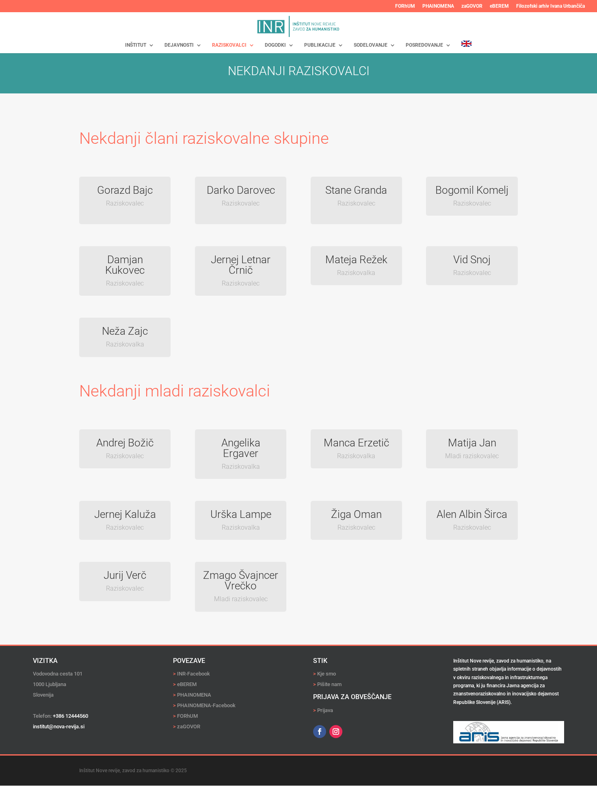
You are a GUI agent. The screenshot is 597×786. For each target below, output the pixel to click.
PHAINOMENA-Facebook (204, 705)
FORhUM (405, 6)
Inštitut (135, 45)
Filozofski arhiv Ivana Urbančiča (550, 6)
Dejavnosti (179, 45)
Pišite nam (329, 684)
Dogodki (275, 45)
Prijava (325, 710)
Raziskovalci (229, 45)
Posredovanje (424, 45)
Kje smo (326, 674)
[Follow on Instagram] (335, 731)
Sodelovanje (370, 45)
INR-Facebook (191, 674)
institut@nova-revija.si (58, 726)
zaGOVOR (471, 6)
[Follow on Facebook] (319, 731)
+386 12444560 (70, 716)
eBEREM (499, 6)
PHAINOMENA (438, 6)
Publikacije (319, 45)
